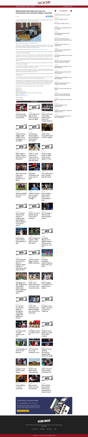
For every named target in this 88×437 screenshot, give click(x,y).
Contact (55, 429)
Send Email (20, 90)
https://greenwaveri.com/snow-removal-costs (37, 49)
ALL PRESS (28, 6)
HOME (17, 6)
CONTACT (33, 6)
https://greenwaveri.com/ (24, 95)
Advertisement (49, 429)
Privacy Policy (42, 429)
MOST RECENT (22, 6)
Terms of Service (35, 429)
